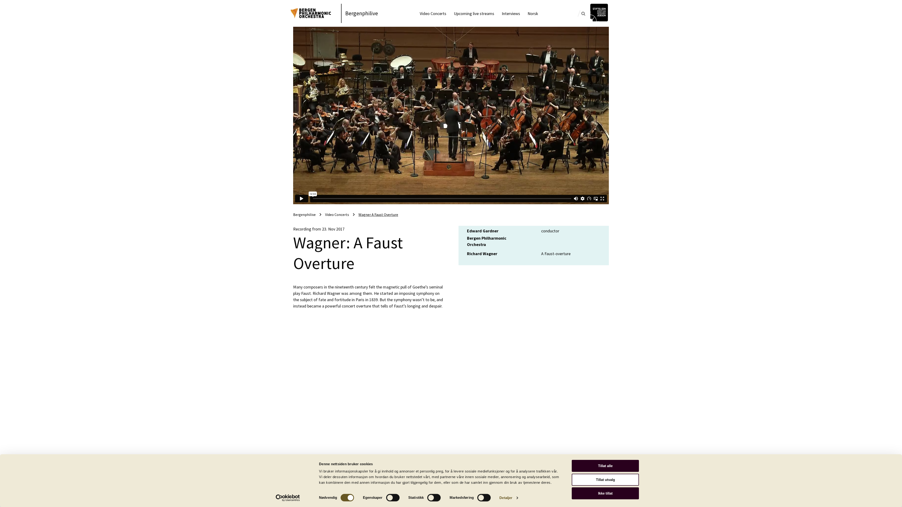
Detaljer (505, 498)
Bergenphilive (361, 13)
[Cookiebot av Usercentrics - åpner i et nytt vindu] (287, 497)
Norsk (533, 13)
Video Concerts (433, 13)
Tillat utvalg (605, 480)
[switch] (393, 497)
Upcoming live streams (474, 13)
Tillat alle (605, 466)
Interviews (511, 13)
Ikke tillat (605, 493)
